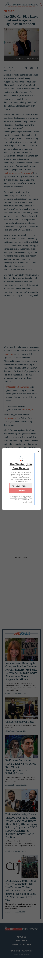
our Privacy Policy (22, 498)
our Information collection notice (22, 498)
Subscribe (21, 491)
